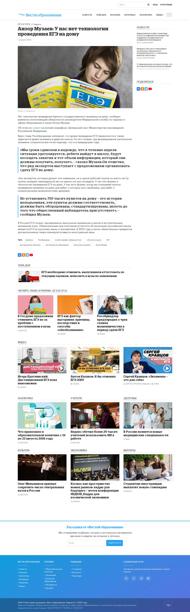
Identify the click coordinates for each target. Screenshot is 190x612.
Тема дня (101, 15)
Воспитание (149, 57)
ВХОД (155, 5)
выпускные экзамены (82, 244)
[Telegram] (27, 255)
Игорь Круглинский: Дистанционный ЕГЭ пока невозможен (37, 380)
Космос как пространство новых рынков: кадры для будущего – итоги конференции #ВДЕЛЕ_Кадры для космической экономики (95, 490)
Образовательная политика (53, 570)
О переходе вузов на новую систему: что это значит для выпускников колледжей (154, 64)
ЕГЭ (107, 239)
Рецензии (23, 582)
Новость (37, 24)
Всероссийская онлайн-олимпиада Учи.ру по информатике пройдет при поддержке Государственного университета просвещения (153, 36)
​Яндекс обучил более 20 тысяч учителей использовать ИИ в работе (94, 435)
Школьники (147, 42)
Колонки (115, 15)
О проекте (77, 568)
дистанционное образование (57, 244)
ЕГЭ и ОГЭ (24, 24)
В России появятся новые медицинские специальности (146, 433)
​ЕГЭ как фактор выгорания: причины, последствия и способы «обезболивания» (73, 322)
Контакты (76, 572)
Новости (87, 15)
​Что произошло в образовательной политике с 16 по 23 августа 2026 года (42, 435)
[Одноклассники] (23, 255)
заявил (37, 127)
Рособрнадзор (44, 239)
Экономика (51, 574)
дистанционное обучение (30, 244)
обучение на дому (94, 239)
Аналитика (146, 15)
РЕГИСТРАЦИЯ (166, 5)
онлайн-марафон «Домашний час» (68, 239)
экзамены (29, 239)
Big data (49, 587)
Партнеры (77, 575)
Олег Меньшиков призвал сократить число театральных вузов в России (41, 487)
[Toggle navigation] (169, 15)
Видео (159, 15)
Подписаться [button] (114, 543)
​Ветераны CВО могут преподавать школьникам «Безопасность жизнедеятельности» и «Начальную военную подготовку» (152, 51)
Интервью (129, 15)
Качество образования (158, 68)
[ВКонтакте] (19, 255)
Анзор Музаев (101, 244)
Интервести (51, 584)
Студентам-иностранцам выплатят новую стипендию (145, 485)
